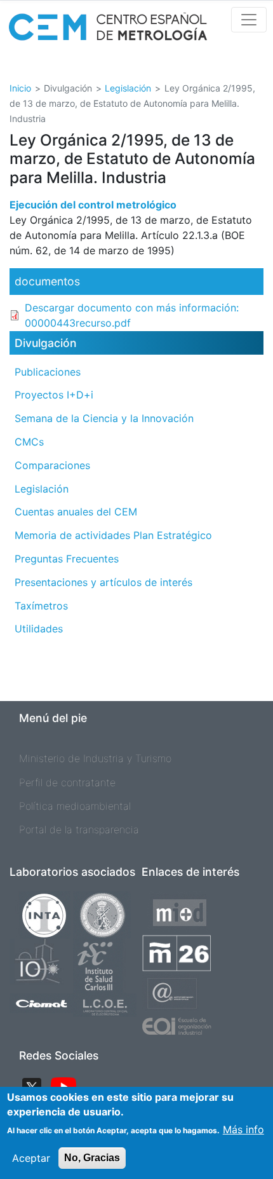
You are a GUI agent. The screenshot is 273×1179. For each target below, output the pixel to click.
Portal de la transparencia (79, 829)
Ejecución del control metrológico (93, 204)
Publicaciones (48, 371)
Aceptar (31, 1158)
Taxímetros (41, 605)
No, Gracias (92, 1157)
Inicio (20, 88)
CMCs (29, 441)
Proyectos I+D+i (54, 394)
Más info (243, 1129)
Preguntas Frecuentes (67, 558)
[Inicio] (108, 31)
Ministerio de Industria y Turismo (95, 758)
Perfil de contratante (67, 782)
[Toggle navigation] (249, 19)
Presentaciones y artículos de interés (103, 582)
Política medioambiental (75, 806)
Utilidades (39, 628)
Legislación (128, 88)
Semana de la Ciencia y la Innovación (104, 418)
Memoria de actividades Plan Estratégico (113, 535)
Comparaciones (52, 465)
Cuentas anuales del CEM (76, 511)
